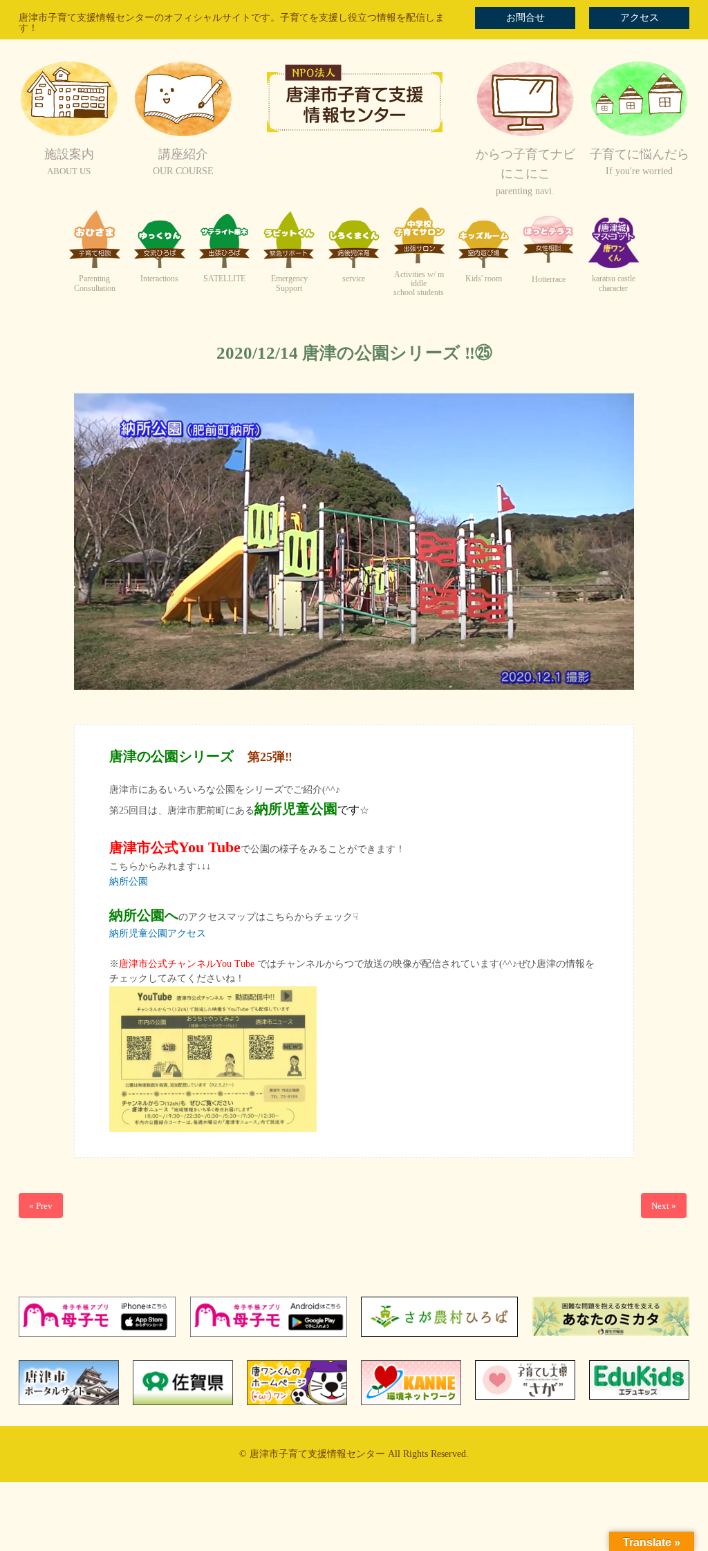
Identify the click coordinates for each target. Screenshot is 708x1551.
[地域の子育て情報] (639, 134)
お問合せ (525, 17)
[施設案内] (69, 134)
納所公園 (128, 881)
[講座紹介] (183, 134)
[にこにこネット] (525, 134)
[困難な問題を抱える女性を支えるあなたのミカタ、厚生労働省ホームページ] (610, 1333)
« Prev (41, 1206)
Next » (663, 1206)
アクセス (639, 17)
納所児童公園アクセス (157, 933)
